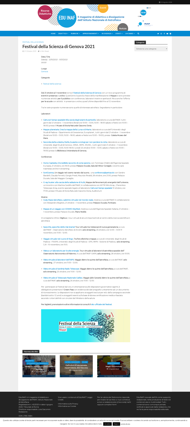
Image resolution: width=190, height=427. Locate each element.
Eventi (118, 33)
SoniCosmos (48, 173)
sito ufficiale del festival (101, 304)
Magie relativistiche (114, 366)
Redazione (23, 412)
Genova (44, 71)
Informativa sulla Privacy (68, 404)
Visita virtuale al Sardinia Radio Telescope (61, 269)
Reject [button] (116, 424)
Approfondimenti (90, 33)
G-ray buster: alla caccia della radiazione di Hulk (64, 182)
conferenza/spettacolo (104, 173)
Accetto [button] (107, 424)
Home (53, 33)
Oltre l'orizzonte (72, 362)
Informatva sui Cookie (67, 406)
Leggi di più (125, 424)
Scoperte (30, 361)
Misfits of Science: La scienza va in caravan (39, 367)
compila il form (110, 404)
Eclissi (84, 362)
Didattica (62, 33)
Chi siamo (129, 33)
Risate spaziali (113, 363)
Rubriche (74, 33)
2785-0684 (27, 416)
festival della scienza (33, 42)
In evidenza (106, 33)
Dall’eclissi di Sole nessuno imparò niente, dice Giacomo (76, 366)
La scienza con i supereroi (37, 363)
